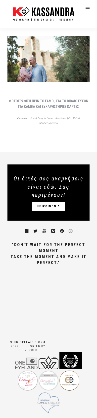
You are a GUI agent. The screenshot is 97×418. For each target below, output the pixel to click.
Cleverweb (28, 350)
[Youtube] (44, 231)
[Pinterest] (62, 231)
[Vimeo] (53, 231)
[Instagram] (70, 231)
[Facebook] (26, 231)
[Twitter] (35, 231)
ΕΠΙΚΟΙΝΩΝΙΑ (48, 206)
